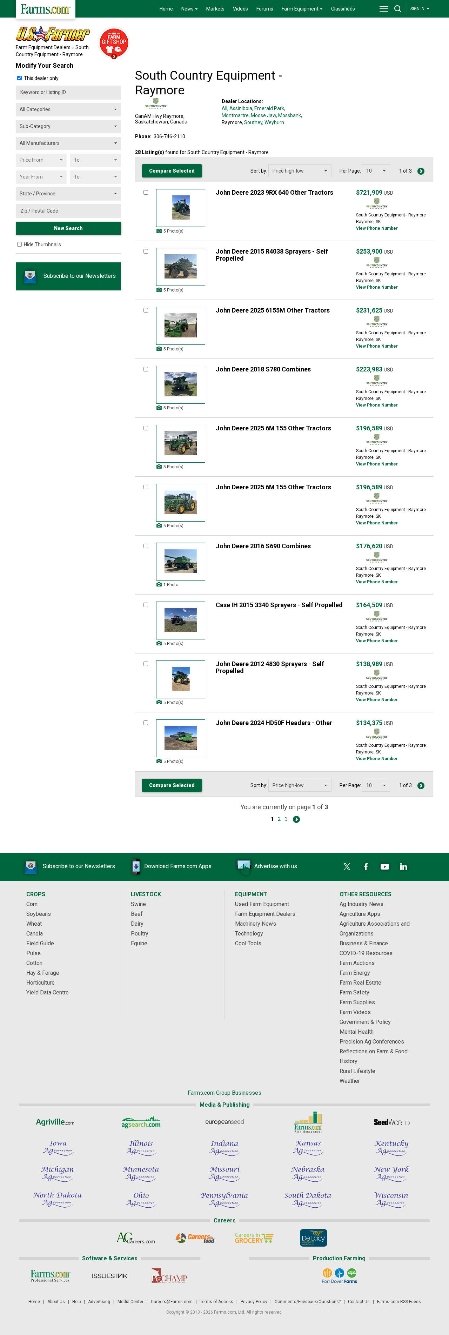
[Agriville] (58, 1122)
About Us (56, 1301)
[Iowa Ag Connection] (58, 1148)
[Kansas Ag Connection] (308, 1148)
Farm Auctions (357, 963)
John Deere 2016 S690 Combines (263, 546)
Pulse (33, 953)
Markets (215, 9)
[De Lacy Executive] (313, 1237)
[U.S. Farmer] (81, 34)
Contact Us (359, 1301)
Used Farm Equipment (262, 904)
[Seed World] (391, 1122)
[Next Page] (421, 171)
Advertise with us (275, 866)
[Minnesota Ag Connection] (141, 1174)
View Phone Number (377, 228)
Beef (137, 914)
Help (76, 1301)
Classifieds (343, 9)
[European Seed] (224, 1122)
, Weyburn (273, 122)
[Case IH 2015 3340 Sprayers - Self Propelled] (180, 620)
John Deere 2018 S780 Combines (263, 369)
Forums (264, 9)
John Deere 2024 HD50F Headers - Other (274, 722)
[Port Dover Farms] (339, 1275)
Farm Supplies (357, 1002)
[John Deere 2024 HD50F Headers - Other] (180, 738)
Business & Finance (364, 943)
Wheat (34, 923)
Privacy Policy (254, 1301)
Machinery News (255, 923)
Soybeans (38, 914)
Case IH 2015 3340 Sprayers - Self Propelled (279, 605)
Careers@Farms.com (172, 1301)
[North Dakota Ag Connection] (58, 1199)
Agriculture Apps (360, 914)
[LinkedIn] (404, 866)
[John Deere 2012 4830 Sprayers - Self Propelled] (180, 679)
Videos (240, 9)
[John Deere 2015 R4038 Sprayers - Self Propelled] (180, 267)
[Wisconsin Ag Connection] (391, 1199)
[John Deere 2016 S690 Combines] (180, 562)
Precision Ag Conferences (372, 1041)
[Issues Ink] (110, 1275)
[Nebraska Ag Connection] (308, 1174)
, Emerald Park (268, 108)
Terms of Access (216, 1301)
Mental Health (357, 1031)
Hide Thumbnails (42, 244)
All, (225, 108)
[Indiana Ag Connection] (224, 1148)
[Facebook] (366, 866)
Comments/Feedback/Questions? (308, 1301)
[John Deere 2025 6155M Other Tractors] (180, 326)
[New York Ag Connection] (391, 1174)
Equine (139, 943)
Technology (249, 933)
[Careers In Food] (195, 1237)
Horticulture (40, 982)
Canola (34, 933)
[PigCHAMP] (169, 1275)
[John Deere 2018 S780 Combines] (180, 385)
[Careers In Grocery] (254, 1237)
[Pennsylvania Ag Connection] (224, 1199)
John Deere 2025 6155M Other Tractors (273, 310)
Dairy (137, 923)
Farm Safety (354, 992)
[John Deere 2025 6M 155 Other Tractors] (180, 444)
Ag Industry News (361, 904)
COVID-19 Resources (366, 953)
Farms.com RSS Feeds (399, 1301)
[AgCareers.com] (136, 1237)
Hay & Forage (42, 973)
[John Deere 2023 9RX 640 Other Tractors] (180, 208)
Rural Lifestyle (357, 1071)
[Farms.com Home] (45, 9)
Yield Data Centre (47, 992)
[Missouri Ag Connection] (224, 1174)
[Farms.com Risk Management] (308, 1122)
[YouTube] (385, 866)
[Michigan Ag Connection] (58, 1174)
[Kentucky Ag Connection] (391, 1148)
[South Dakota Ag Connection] (308, 1199)
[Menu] (383, 9)
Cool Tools (248, 943)
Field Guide (40, 943)
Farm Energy (355, 973)
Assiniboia (240, 108)
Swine (138, 904)
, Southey (252, 122)
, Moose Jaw (262, 115)
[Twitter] (347, 866)
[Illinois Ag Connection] (141, 1148)
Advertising (99, 1301)
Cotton (34, 963)
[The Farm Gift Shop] (114, 43)
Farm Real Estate (360, 982)
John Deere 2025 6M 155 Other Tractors (273, 428)
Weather (350, 1081)
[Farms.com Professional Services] (50, 1275)
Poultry (139, 933)
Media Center (130, 1301)
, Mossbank (288, 115)
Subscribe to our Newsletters (79, 276)
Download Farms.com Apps (178, 866)
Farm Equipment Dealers (43, 47)
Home (166, 9)
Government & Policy (365, 1022)
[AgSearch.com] (141, 1122)
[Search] (398, 9)
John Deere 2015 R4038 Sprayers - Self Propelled (272, 255)
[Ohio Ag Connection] (141, 1199)
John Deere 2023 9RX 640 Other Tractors (274, 192)
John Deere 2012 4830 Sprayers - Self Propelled (270, 667)
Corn (32, 904)
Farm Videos (355, 1012)
